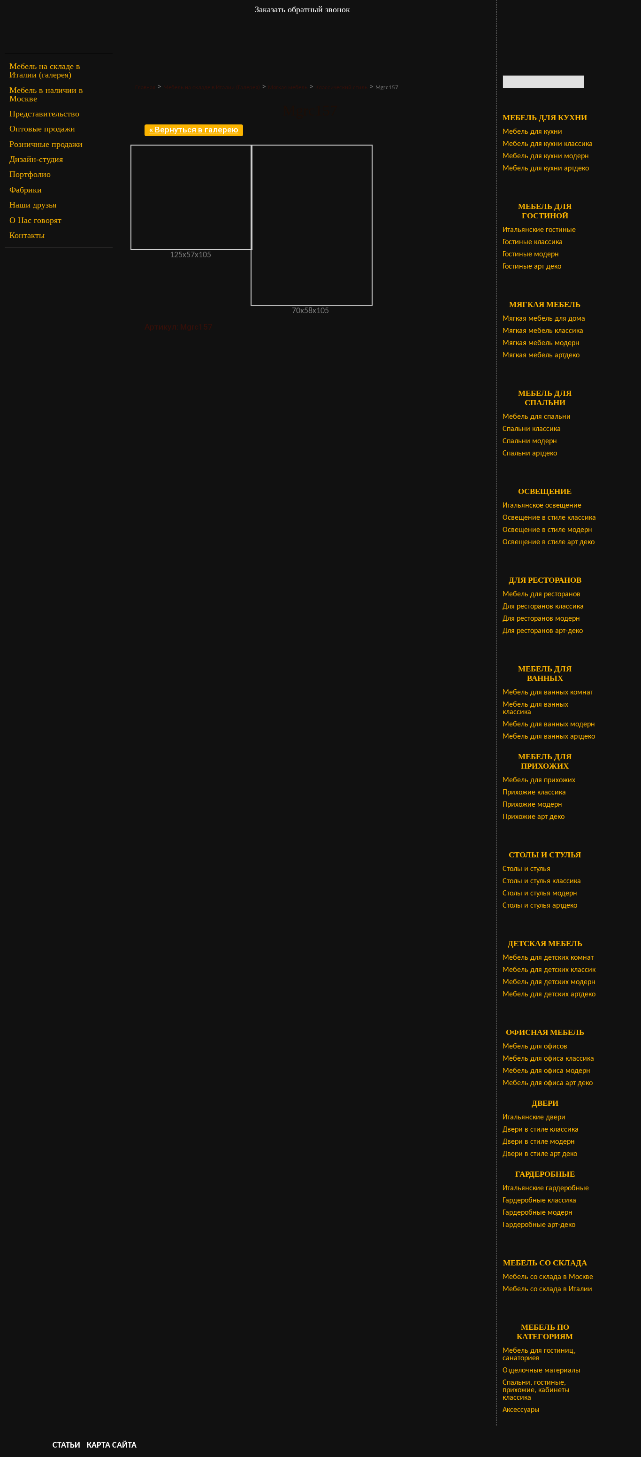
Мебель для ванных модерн (549, 724)
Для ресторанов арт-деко (543, 631)
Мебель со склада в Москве (548, 1277)
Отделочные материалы (541, 1370)
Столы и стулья (526, 869)
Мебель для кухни (532, 132)
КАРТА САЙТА (112, 1445)
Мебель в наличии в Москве (46, 94)
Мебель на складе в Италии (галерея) (44, 70)
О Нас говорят (35, 220)
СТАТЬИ (66, 1445)
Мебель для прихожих (539, 780)
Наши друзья (32, 204)
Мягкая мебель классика (543, 331)
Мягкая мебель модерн (541, 343)
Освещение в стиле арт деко (549, 542)
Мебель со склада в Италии (547, 1289)
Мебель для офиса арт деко (548, 1083)
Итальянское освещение (542, 505)
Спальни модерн (530, 441)
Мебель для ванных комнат (548, 692)
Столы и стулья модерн (540, 893)
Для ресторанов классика (543, 606)
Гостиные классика (533, 242)
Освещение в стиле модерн (547, 530)
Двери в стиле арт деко (540, 1154)
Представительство (44, 113)
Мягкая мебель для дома (544, 319)
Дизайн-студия (36, 159)
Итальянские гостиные (539, 230)
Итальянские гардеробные (546, 1188)
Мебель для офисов (535, 1046)
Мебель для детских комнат (548, 958)
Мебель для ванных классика (535, 708)
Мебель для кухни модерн (546, 156)
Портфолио (30, 174)
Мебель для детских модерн (549, 982)
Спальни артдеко (530, 453)
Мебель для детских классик (549, 970)
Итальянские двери (534, 1117)
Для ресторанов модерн (541, 619)
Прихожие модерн (532, 805)
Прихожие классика (534, 792)
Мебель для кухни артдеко (546, 168)
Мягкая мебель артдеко (541, 355)
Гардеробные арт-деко (539, 1225)
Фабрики (25, 189)
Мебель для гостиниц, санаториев (539, 1354)
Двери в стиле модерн (539, 1142)
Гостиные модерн (531, 254)
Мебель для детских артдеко (549, 994)
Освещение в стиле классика (549, 518)
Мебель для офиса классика (548, 1059)
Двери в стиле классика (541, 1129)
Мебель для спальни (537, 417)
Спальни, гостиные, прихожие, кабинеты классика (536, 1390)
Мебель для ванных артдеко (549, 736)
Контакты (27, 235)
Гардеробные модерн (537, 1213)
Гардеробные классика (539, 1200)
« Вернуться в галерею (193, 129)
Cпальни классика (532, 429)
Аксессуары (521, 1410)
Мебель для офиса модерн (546, 1071)
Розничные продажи (46, 144)
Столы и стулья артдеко (540, 906)
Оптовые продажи (42, 128)
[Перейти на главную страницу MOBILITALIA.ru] (59, 27)
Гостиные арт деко (532, 266)
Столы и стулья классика (542, 881)
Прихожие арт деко (534, 817)
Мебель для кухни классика (548, 144)
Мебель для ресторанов (541, 594)
